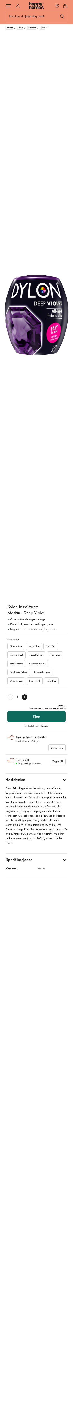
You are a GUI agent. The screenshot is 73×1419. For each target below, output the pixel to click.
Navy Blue (54, 654)
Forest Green (36, 654)
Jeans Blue (34, 646)
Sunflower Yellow (19, 672)
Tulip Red (51, 680)
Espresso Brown (37, 663)
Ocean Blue (16, 646)
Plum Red (50, 646)
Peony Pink (34, 680)
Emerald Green (42, 672)
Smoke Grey (16, 663)
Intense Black (16, 654)
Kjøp (36, 716)
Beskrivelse (15, 779)
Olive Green (16, 680)
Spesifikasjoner (19, 859)
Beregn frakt (57, 747)
